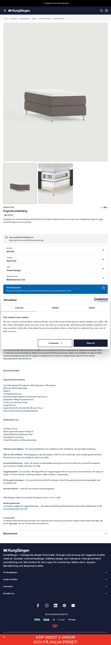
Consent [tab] (19, 308)
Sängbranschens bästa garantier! (57, 3)
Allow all (90, 343)
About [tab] (92, 308)
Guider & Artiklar (10, 579)
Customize (53, 343)
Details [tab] (55, 308)
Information (8, 586)
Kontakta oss (8, 593)
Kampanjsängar (24, 18)
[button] (3, 637)
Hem (6, 18)
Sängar (34, 18)
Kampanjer (13, 18)
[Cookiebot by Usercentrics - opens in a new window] (96, 300)
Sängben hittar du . (51, 497)
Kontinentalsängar (44, 18)
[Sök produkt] (101, 10)
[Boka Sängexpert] (103, 287)
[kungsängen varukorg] (106, 10)
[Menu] (4, 11)
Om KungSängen (10, 572)
